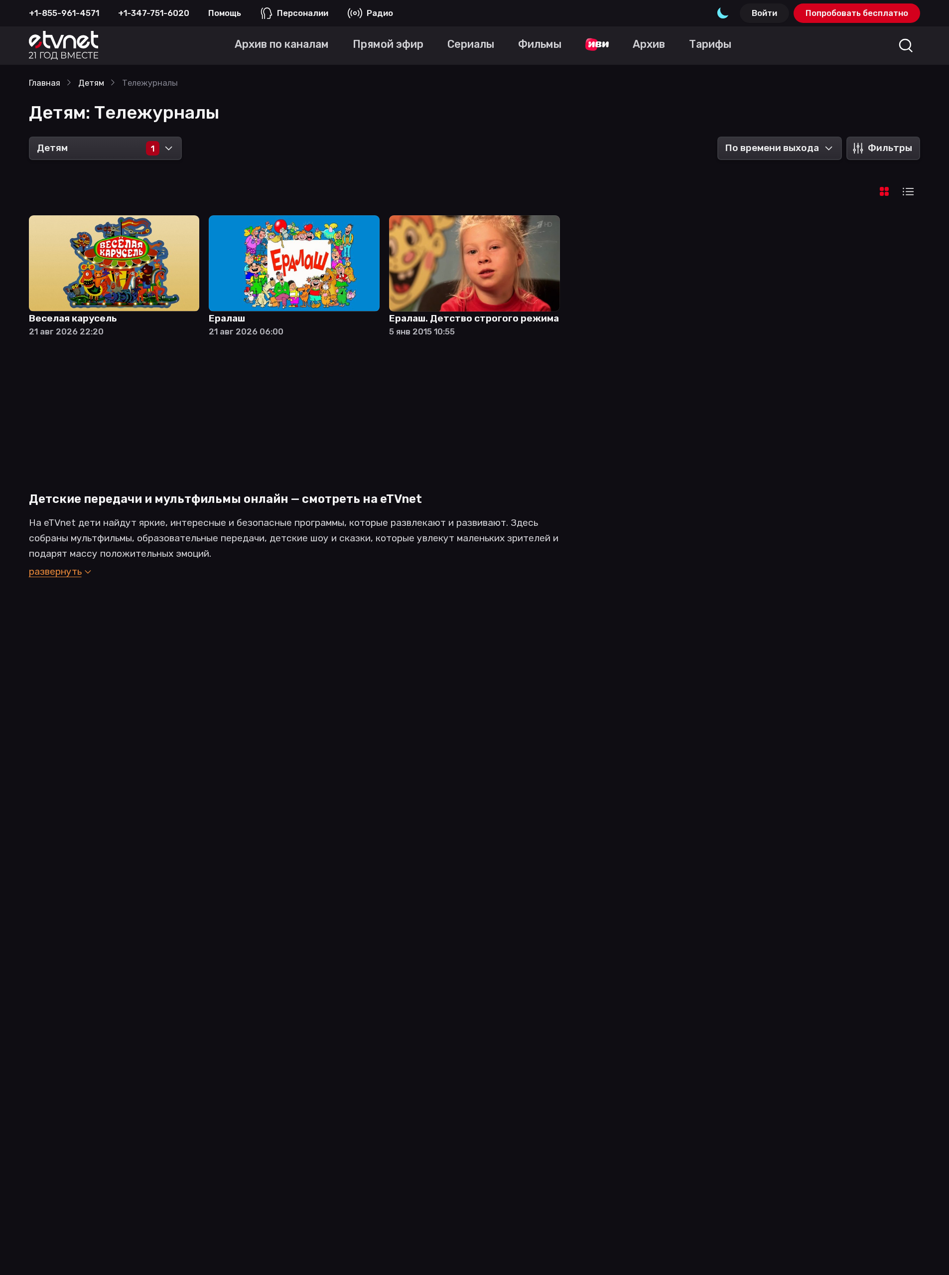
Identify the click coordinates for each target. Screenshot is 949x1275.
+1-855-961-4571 (64, 13)
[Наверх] (925, 1251)
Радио (380, 13)
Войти (764, 13)
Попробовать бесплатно (857, 13)
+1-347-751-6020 (153, 13)
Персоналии (302, 13)
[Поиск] (906, 45)
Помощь (224, 13)
